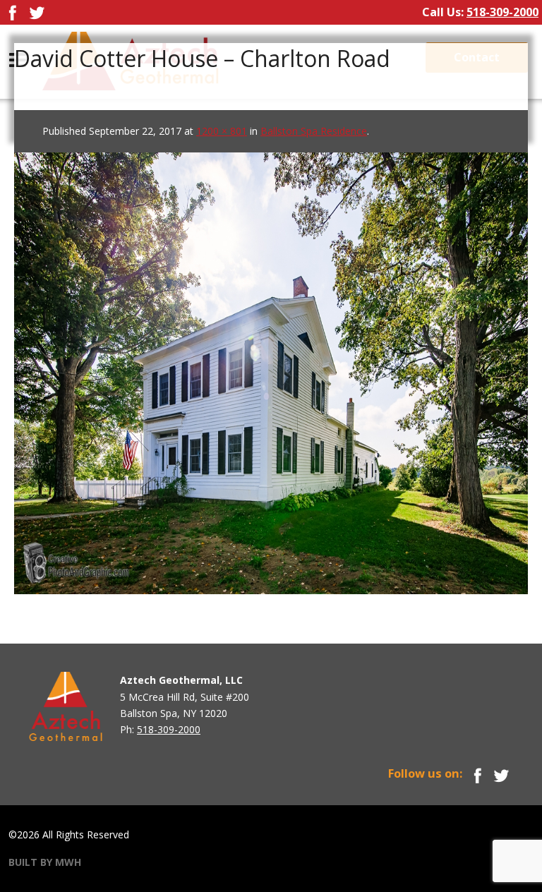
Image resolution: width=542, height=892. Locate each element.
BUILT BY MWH (44, 862)
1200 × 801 (221, 131)
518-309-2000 (502, 12)
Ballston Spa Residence (313, 131)
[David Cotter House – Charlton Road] (271, 367)
